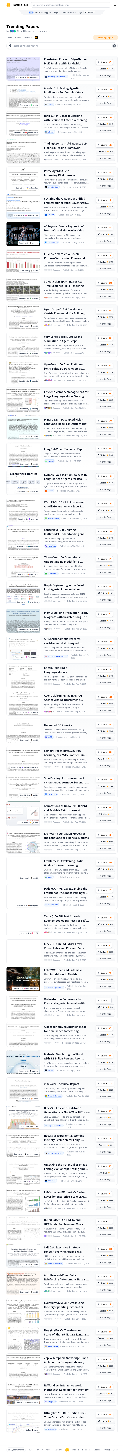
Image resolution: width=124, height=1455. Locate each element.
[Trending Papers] (36, 37)
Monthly (28, 37)
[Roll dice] (114, 46)
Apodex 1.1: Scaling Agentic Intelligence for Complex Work (63, 90)
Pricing (107, 1449)
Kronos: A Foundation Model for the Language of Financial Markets (66, 836)
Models (75, 1449)
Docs (115, 1449)
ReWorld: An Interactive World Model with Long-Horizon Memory (66, 1387)
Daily (10, 37)
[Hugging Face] (67, 1450)
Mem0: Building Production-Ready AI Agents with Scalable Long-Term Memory (66, 615)
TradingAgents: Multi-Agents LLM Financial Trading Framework (66, 145)
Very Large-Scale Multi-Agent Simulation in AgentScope (63, 339)
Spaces (97, 1449)
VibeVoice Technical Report (61, 1084)
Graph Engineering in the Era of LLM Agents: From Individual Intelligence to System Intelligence (66, 587)
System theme (17, 1449)
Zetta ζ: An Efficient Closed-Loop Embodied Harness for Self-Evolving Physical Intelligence (65, 918)
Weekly (18, 37)
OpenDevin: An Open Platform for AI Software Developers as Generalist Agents (63, 366)
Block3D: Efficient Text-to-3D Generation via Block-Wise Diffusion (67, 1110)
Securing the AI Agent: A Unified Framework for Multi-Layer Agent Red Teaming (65, 201)
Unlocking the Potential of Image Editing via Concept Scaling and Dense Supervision (65, 1167)
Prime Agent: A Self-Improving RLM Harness (59, 173)
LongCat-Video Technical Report (65, 449)
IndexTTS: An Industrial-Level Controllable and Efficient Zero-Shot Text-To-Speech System (64, 946)
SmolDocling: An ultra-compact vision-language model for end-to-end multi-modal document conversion (66, 780)
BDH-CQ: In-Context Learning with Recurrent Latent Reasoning (65, 118)
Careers (58, 1449)
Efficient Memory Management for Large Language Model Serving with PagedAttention (66, 394)
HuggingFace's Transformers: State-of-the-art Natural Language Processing (66, 1332)
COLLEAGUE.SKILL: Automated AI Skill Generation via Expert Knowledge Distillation (64, 504)
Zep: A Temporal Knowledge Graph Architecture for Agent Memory (66, 1360)
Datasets (86, 1449)
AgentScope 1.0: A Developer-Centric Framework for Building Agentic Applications (64, 311)
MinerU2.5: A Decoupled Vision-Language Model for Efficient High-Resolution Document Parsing (66, 422)
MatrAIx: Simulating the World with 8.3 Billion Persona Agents (64, 1056)
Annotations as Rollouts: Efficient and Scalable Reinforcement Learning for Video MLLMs (65, 808)
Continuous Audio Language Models (55, 670)
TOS (31, 1449)
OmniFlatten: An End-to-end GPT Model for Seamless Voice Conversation (63, 1222)
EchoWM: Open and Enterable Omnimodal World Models (63, 972)
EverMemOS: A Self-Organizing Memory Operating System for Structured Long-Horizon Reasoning (64, 1305)
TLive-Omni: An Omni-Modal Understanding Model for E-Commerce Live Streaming (62, 559)
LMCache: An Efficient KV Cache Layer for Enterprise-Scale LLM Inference (64, 1194)
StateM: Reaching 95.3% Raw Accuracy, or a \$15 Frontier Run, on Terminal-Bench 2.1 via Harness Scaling (67, 753)
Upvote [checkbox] (106, 62)
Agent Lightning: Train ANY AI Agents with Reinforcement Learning (63, 698)
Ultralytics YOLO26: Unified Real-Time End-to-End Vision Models (65, 1415)
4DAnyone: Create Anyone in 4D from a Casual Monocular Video (64, 228)
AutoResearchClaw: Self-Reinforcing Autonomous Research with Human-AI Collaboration (66, 1277)
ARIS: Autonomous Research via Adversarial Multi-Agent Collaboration (62, 641)
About (48, 1449)
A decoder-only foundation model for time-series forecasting (65, 1029)
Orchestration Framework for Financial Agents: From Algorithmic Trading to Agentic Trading (66, 1001)
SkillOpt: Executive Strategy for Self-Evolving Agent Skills (63, 1249)
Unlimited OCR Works (58, 725)
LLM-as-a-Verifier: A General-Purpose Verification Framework (65, 256)
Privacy (39, 1449)
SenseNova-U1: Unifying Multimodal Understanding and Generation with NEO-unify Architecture (64, 532)
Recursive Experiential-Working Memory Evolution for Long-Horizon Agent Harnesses (64, 1138)
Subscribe (89, 12)
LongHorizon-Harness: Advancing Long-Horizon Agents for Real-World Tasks (66, 477)
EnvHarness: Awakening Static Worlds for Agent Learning (63, 863)
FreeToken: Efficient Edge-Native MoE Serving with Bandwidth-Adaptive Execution (65, 61)
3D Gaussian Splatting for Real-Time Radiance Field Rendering (64, 284)
